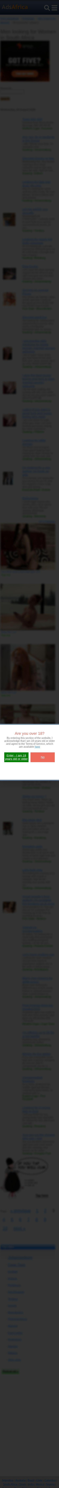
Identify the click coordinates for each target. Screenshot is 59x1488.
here (37, 746)
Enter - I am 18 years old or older (16, 757)
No (43, 757)
